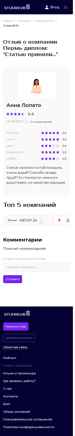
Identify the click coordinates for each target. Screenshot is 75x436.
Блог (6, 404)
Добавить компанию (19, 337)
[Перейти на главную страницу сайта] (17, 7)
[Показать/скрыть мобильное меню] (66, 7)
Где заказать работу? (19, 381)
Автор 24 (28, 220)
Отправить (13, 279)
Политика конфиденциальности (28, 427)
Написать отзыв (16, 326)
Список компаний (17, 365)
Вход (54, 7)
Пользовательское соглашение (27, 419)
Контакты (10, 396)
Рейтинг (9, 358)
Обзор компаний (16, 412)
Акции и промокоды (19, 373)
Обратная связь (15, 347)
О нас (7, 389)
